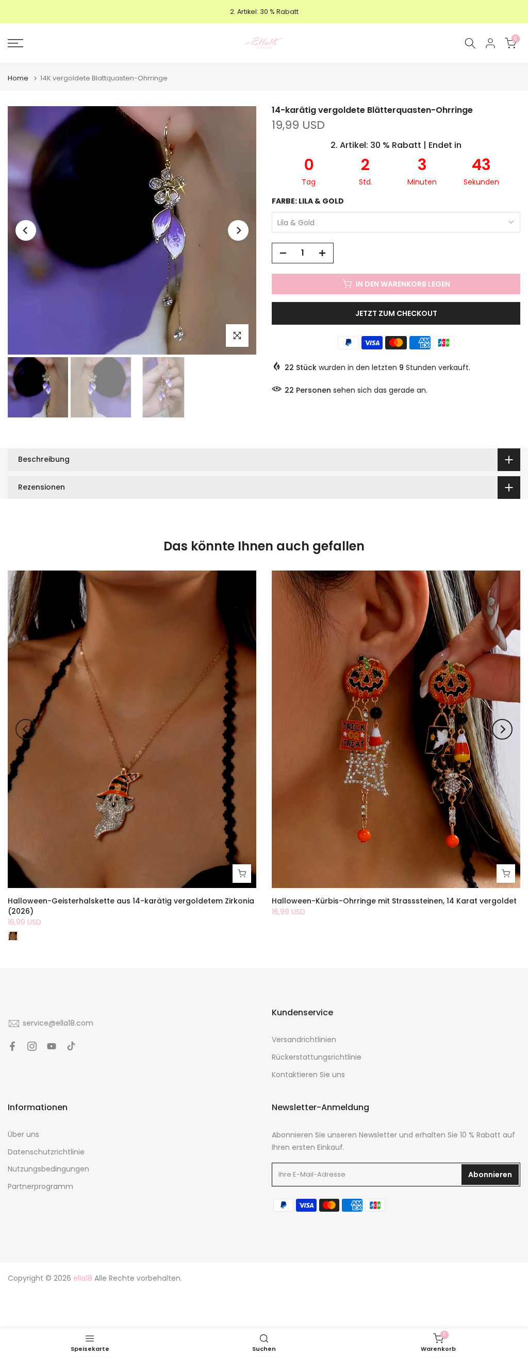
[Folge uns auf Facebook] (12, 1046)
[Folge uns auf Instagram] (32, 1046)
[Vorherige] (25, 230)
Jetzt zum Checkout (396, 313)
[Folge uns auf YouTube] (51, 1046)
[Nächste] (238, 230)
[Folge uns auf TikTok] (71, 1046)
